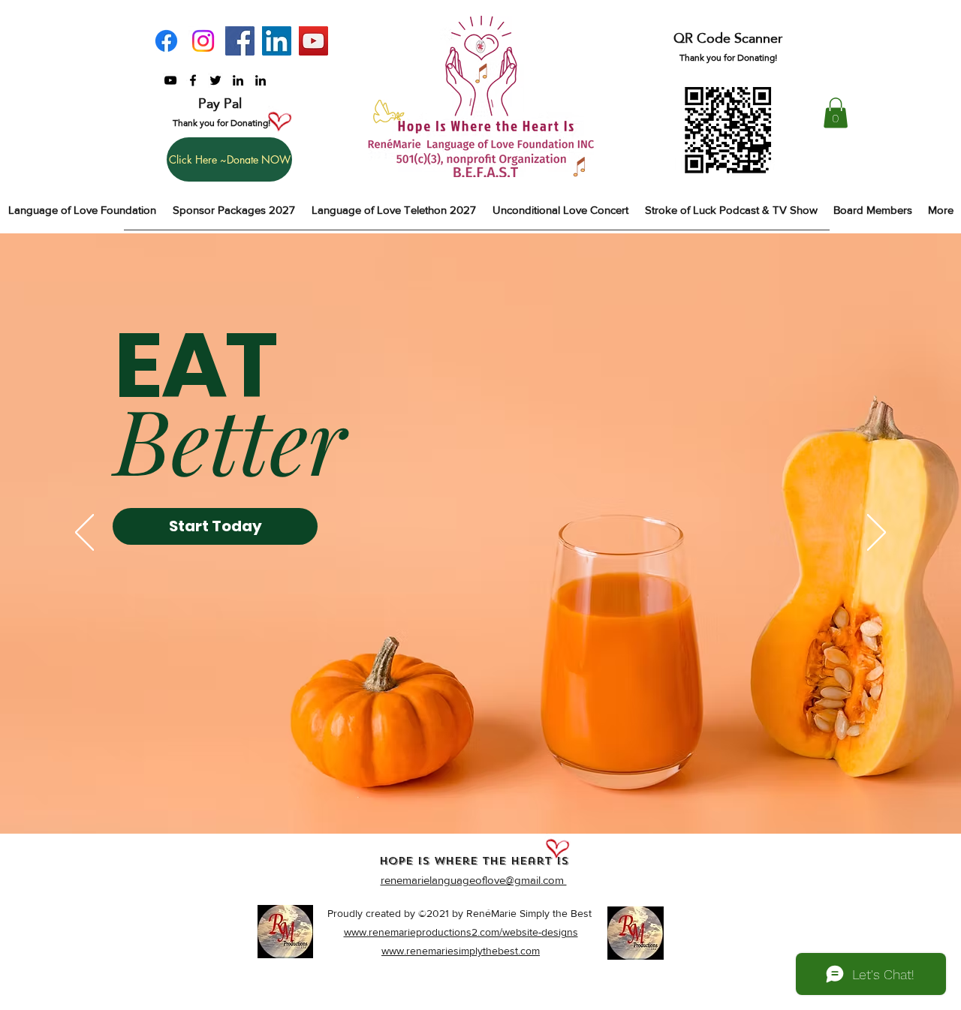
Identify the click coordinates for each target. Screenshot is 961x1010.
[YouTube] (313, 41)
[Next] (876, 533)
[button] (835, 113)
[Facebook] (166, 41)
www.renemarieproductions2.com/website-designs (461, 932)
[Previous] (84, 533)
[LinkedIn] (276, 41)
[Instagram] (203, 41)
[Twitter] (215, 80)
